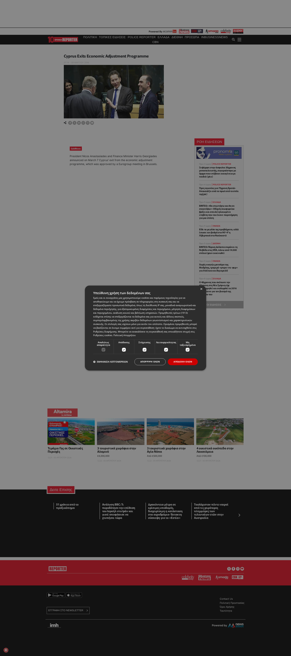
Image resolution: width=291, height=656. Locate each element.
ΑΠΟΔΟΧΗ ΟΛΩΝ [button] (183, 361)
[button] (110, 362)
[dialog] (145, 328)
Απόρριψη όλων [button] (150, 361)
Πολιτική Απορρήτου (124, 335)
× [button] (201, 289)
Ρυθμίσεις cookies (102, 335)
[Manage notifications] (5, 650)
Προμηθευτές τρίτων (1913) (173, 312)
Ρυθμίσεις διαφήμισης (105, 331)
